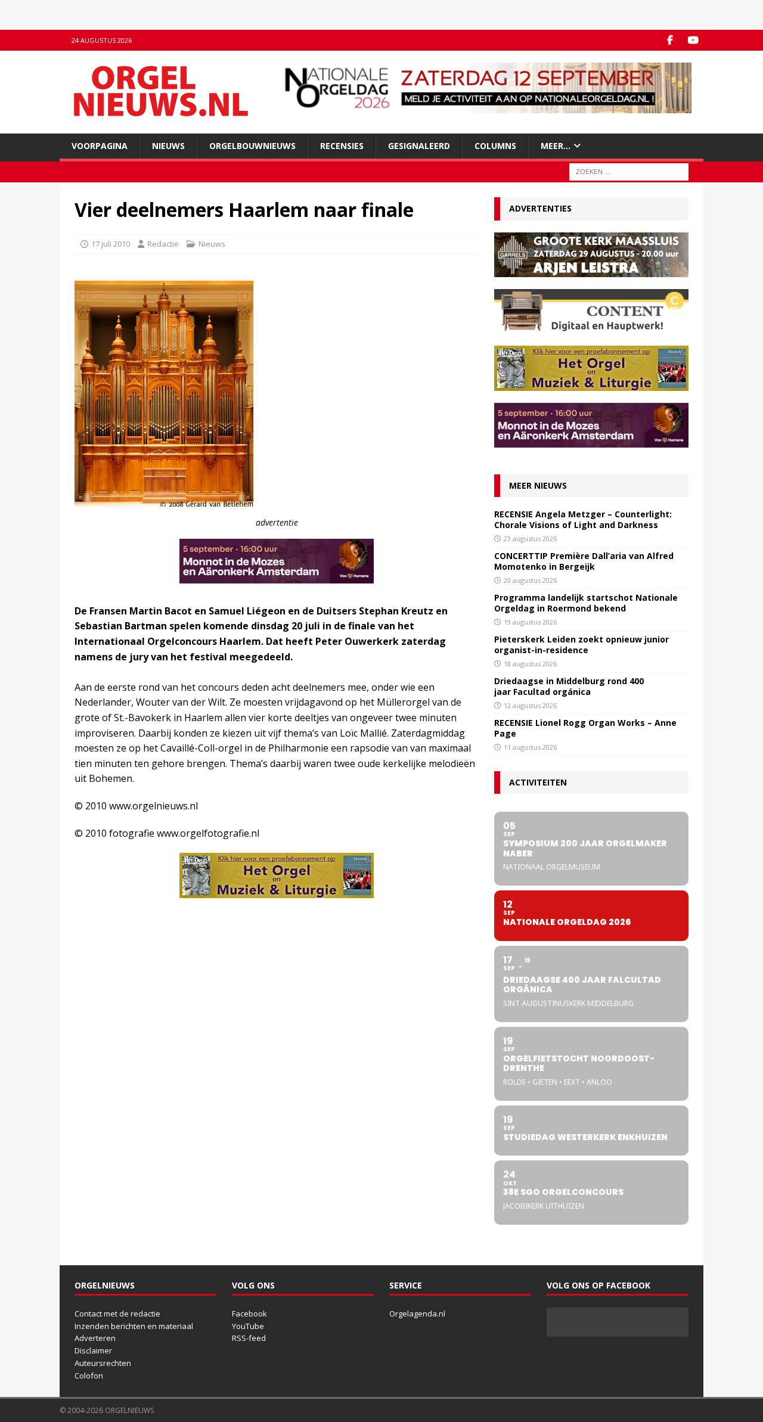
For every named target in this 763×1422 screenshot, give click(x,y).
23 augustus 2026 (530, 538)
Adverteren (95, 1338)
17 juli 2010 (110, 243)
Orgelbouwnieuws (252, 145)
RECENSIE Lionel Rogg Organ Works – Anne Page (585, 728)
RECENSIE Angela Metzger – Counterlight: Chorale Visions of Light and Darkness (583, 519)
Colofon (89, 1375)
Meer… (555, 145)
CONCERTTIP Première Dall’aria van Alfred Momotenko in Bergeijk (584, 561)
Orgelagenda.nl (417, 1313)
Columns (495, 145)
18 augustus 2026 (530, 663)
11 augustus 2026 (530, 747)
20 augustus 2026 (530, 580)
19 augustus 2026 (530, 621)
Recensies (342, 145)
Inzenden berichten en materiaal (134, 1326)
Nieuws (168, 145)
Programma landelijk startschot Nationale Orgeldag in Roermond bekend (586, 603)
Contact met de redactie (117, 1313)
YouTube (248, 1326)
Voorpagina (100, 145)
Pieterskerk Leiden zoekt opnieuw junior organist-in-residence (581, 645)
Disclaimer (93, 1350)
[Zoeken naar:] (628, 171)
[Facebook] (669, 40)
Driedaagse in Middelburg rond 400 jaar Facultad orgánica (569, 686)
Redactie (163, 243)
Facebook (249, 1313)
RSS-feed (249, 1338)
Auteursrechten (103, 1363)
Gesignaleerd (419, 145)
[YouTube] (693, 40)
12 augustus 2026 (530, 705)
